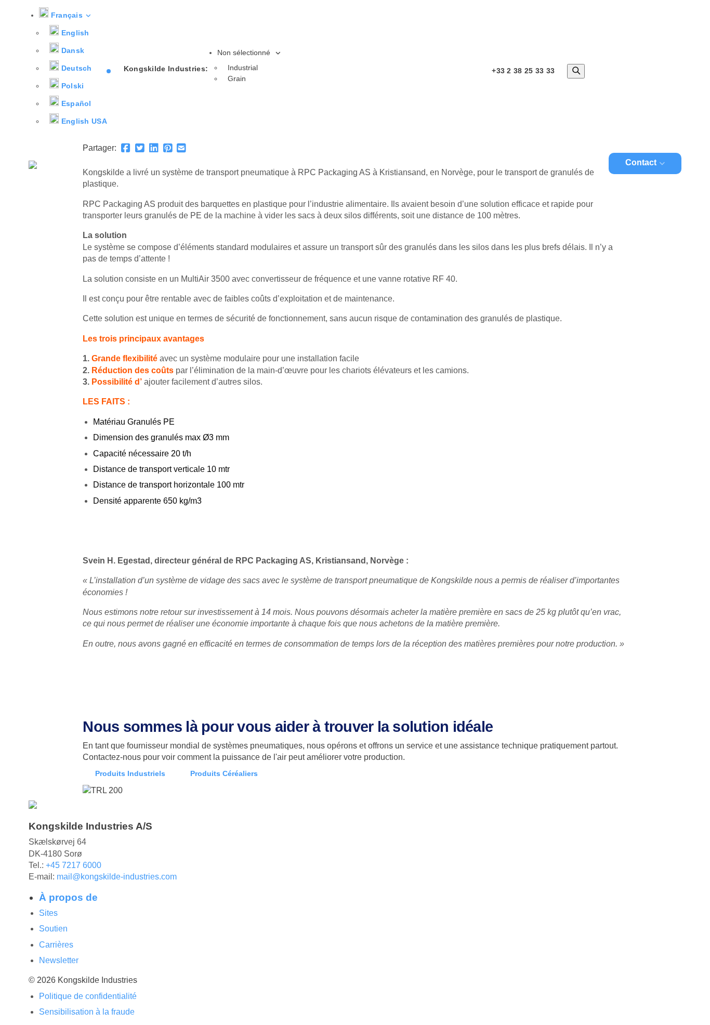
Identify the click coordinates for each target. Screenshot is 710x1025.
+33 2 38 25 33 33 (523, 71)
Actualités (572, 164)
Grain (237, 78)
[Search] (576, 71)
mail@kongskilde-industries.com (117, 876)
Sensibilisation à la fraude (87, 1011)
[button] (65, 15)
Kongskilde (296, 164)
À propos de (68, 897)
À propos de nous (492, 164)
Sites (48, 913)
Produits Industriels (130, 773)
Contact (640, 162)
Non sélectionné (244, 52)
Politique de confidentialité (88, 996)
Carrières (56, 944)
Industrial (243, 67)
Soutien (53, 928)
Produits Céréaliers (224, 773)
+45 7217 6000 (73, 865)
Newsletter (58, 960)
